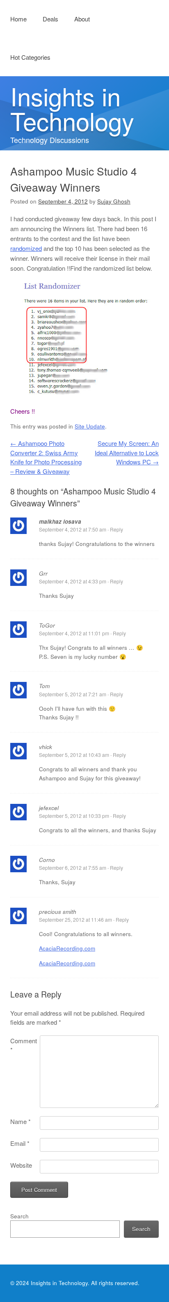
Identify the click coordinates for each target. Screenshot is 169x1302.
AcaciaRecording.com (67, 948)
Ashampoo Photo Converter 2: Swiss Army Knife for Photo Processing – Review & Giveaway (46, 457)
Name (20, 1121)
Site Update (90, 426)
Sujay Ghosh (113, 201)
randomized (26, 248)
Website (21, 1165)
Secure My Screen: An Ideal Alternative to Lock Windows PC (127, 452)
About (82, 18)
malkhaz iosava (60, 521)
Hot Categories (30, 57)
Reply (116, 529)
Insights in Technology (72, 108)
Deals (50, 18)
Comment (23, 1045)
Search (19, 1216)
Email (20, 1143)
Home (18, 18)
